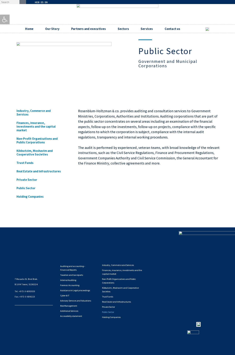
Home (29, 29)
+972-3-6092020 (27, 291)
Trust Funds (25, 163)
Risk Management (68, 305)
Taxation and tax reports (71, 275)
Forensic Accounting (69, 285)
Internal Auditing (68, 280)
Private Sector (27, 180)
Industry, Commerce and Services (34, 112)
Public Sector (26, 188)
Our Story (52, 29)
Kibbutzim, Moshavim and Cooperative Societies (35, 152)
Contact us (172, 29)
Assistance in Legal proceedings (75, 290)
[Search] (22, 2)
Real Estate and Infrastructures (39, 171)
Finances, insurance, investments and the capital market (36, 126)
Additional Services (69, 311)
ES (42, 2)
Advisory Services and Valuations (75, 300)
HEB (37, 2)
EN (46, 2)
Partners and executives (88, 29)
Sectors (123, 29)
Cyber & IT (64, 295)
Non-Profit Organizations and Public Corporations (37, 140)
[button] (5, 19)
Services (147, 29)
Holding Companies (30, 197)
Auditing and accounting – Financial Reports (72, 268)
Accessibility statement (71, 316)
